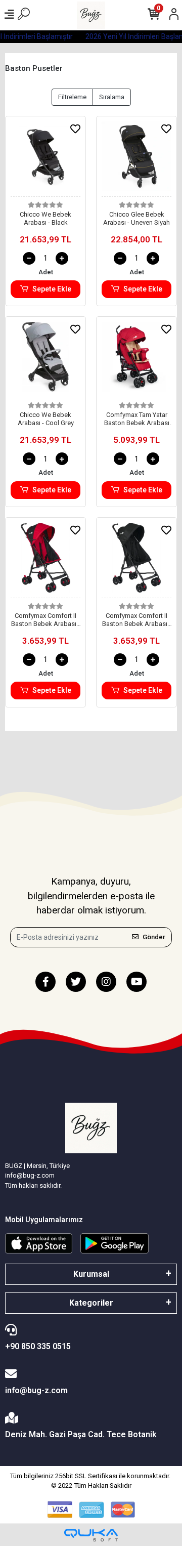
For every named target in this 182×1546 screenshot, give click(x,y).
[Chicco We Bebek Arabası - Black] (45, 159)
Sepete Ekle (51, 289)
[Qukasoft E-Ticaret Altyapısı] (91, 1535)
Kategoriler (91, 1303)
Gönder (154, 937)
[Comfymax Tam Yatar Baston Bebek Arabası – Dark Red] (136, 359)
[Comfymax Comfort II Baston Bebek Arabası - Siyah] (136, 560)
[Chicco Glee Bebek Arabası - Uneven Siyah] (136, 159)
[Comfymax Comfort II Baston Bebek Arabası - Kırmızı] (45, 560)
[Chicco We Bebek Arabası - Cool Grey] (45, 359)
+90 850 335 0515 (38, 1346)
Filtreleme (72, 97)
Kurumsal (91, 1274)
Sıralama (111, 97)
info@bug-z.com (36, 1390)
